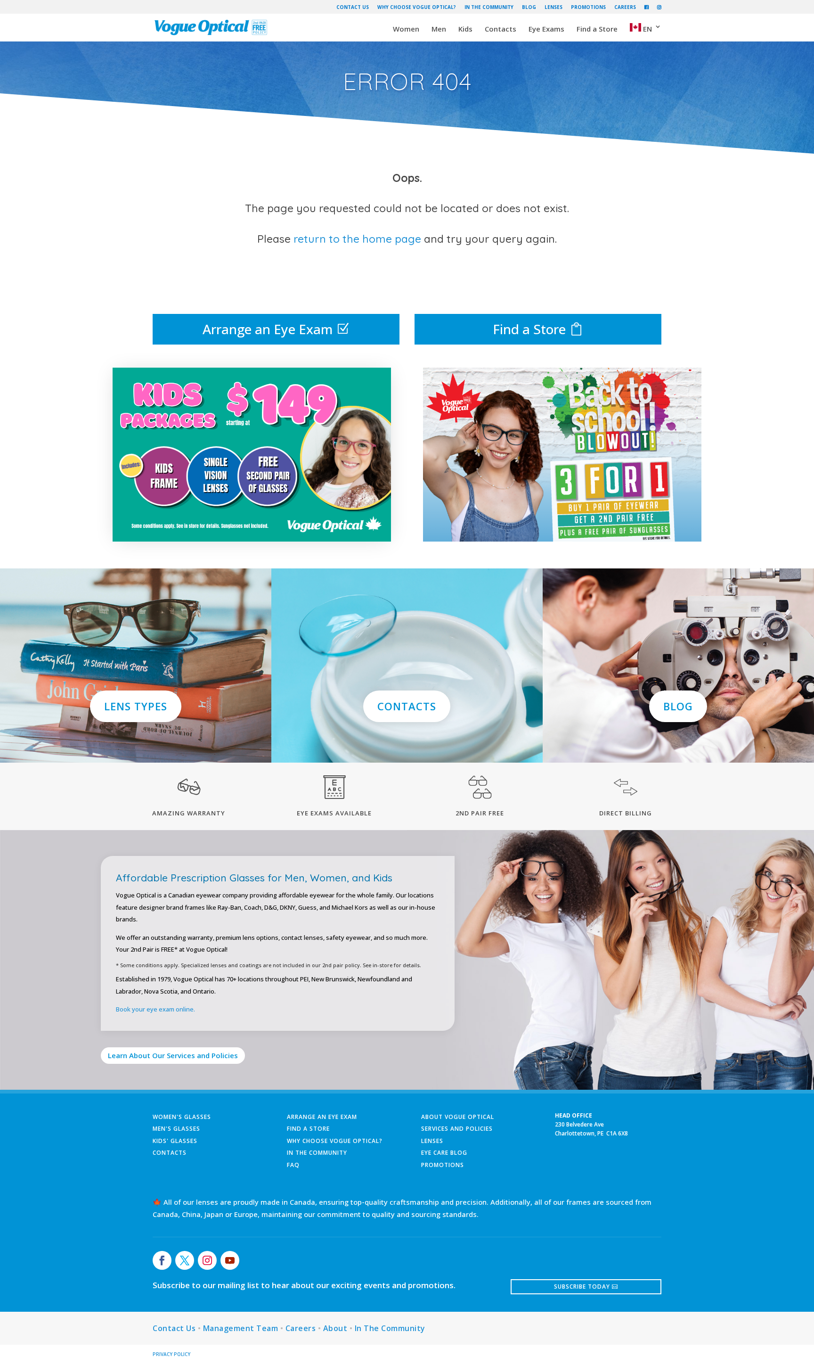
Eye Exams (546, 29)
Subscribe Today (582, 1287)
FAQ (293, 1165)
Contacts (500, 29)
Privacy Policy (171, 1354)
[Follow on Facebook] (162, 1260)
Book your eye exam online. (155, 1009)
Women (406, 29)
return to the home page (357, 239)
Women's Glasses (182, 1117)
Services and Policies (457, 1129)
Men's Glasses (176, 1129)
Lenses (553, 7)
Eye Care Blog (444, 1153)
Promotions (588, 7)
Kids (465, 29)
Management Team (240, 1328)
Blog (529, 7)
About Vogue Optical (457, 1117)
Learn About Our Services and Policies (173, 1055)
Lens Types (135, 706)
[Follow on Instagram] (207, 1260)
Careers (625, 7)
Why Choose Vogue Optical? (416, 7)
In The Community (488, 7)
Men (438, 29)
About (335, 1328)
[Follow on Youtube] (229, 1260)
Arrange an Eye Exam (268, 329)
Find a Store (597, 29)
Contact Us (352, 7)
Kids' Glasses (175, 1141)
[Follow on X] (184, 1260)
